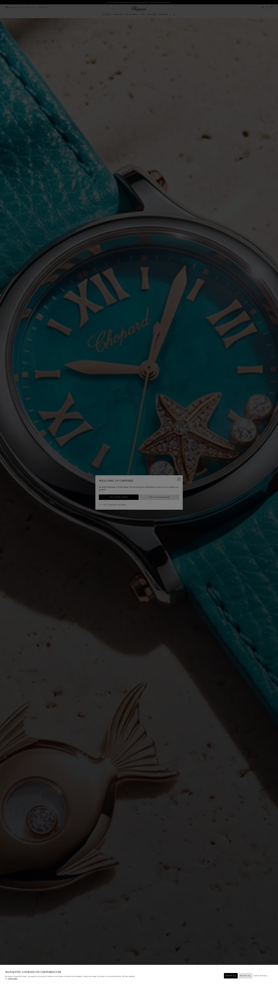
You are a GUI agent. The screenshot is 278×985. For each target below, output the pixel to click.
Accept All (230, 976)
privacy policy (12, 978)
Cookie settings (260, 976)
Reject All (245, 976)
